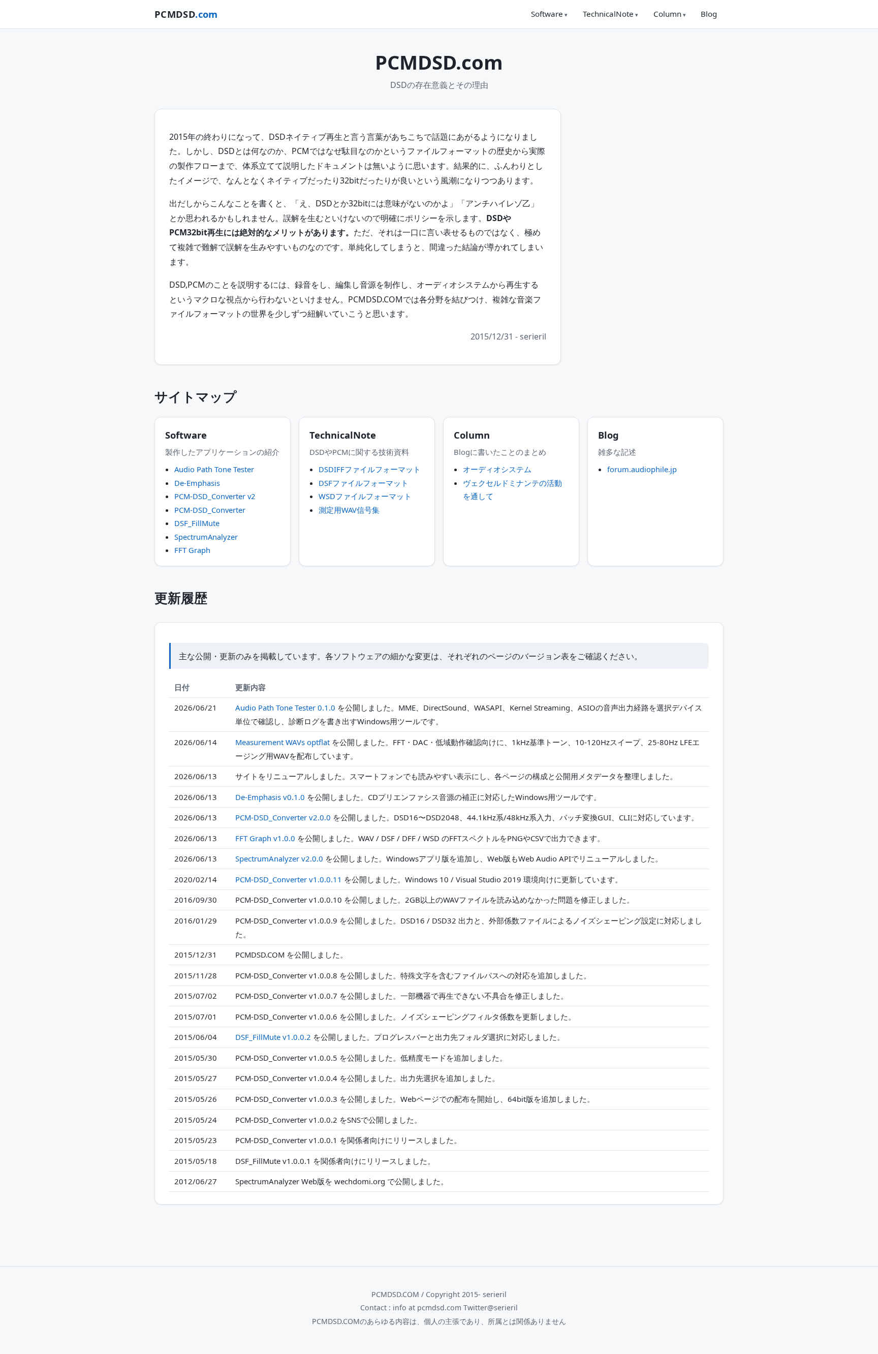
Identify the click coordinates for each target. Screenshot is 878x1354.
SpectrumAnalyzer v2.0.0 (279, 858)
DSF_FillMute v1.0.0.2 (273, 1037)
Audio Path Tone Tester (214, 469)
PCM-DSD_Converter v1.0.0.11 (288, 879)
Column (667, 14)
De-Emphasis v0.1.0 (270, 797)
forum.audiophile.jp (642, 469)
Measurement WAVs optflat (282, 742)
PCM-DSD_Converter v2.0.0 (283, 817)
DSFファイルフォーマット (364, 483)
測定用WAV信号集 (349, 510)
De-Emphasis (197, 483)
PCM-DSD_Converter (209, 510)
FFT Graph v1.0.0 (265, 838)
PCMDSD (186, 14)
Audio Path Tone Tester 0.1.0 (285, 707)
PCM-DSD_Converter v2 (214, 496)
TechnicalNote (608, 14)
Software (547, 14)
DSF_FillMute (197, 523)
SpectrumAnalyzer (206, 537)
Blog (709, 14)
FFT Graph (192, 550)
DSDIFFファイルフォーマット (370, 469)
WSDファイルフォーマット (365, 496)
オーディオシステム (497, 469)
